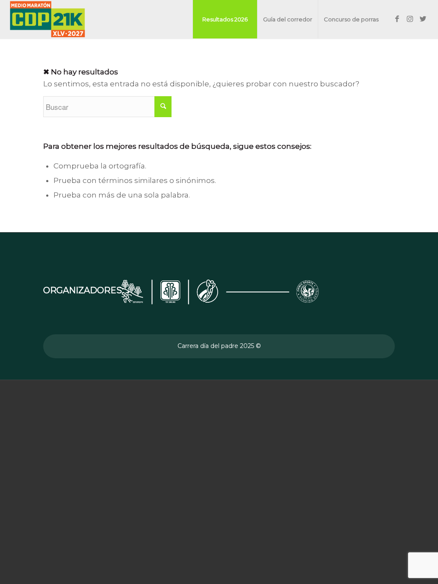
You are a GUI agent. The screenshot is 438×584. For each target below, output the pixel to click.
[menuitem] (224, 19)
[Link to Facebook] (397, 18)
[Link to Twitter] (423, 18)
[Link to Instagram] (410, 18)
